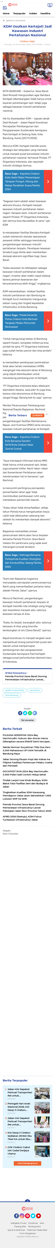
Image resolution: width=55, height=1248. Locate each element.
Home (6, 13)
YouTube (40, 1219)
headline (45, 13)
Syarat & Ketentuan (16, 1230)
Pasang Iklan (20, 1226)
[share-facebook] (20, 713)
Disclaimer (33, 1223)
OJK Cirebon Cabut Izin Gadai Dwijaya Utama (19, 1150)
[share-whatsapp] (30, 713)
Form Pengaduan (27, 1233)
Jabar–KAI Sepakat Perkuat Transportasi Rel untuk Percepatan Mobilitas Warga (20, 1092)
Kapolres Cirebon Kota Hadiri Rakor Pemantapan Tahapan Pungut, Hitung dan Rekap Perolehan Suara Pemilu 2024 (22, 181)
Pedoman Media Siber (37, 1230)
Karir (42, 1223)
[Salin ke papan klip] (35, 713)
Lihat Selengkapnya (27, 1163)
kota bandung (11, 695)
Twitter (34, 1219)
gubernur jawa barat (14, 690)
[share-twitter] (25, 713)
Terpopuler (19, 13)
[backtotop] (27, 1202)
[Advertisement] (27, 954)
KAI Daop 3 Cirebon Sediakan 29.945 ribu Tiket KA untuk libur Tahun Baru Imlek (20, 1136)
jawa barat (35, 690)
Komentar (29, 720)
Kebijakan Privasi (18, 1223)
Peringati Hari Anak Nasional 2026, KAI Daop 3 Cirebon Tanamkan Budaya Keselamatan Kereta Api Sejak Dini (19, 1107)
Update (38, 415)
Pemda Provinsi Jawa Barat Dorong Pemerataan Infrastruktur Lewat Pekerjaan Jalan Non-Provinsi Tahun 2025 (26, 678)
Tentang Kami (34, 1226)
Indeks (33, 13)
